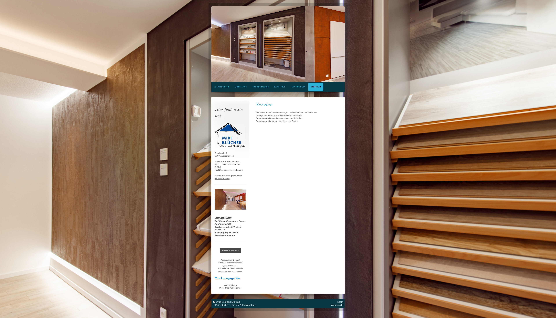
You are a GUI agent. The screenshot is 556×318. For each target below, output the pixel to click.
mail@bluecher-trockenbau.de (229, 170)
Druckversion (222, 302)
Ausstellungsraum (230, 250)
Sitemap (235, 302)
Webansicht (337, 305)
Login (340, 302)
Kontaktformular (222, 178)
